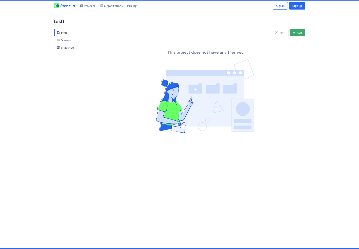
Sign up (297, 5)
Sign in (280, 5)
